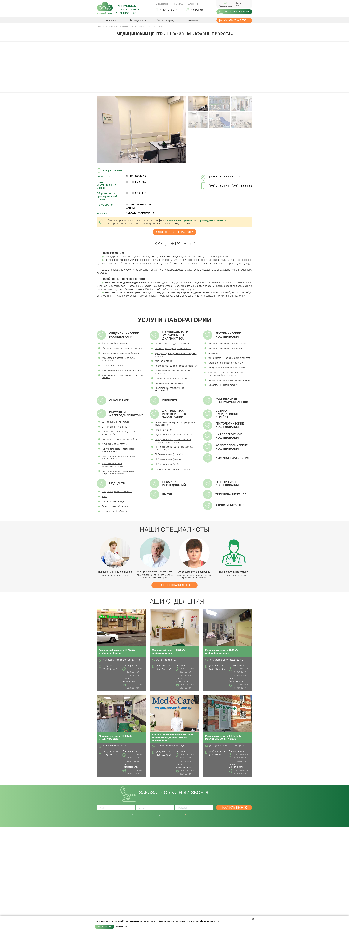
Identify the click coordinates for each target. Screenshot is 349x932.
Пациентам (178, 4)
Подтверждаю (104, 927)
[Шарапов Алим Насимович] (234, 552)
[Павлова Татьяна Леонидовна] (115, 552)
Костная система (163, 361)
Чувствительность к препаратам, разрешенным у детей (118, 472)
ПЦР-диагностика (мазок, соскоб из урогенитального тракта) (173, 440)
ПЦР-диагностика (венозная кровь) (172, 434)
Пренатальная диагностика (169, 383)
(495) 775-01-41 (219, 185)
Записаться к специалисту (174, 232)
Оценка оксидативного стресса (227, 414)
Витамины (213, 353)
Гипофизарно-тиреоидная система (172, 348)
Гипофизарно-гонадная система (171, 343)
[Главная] (105, 8)
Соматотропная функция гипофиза (172, 378)
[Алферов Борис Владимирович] (155, 552)
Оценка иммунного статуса (115, 422)
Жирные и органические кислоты (224, 363)
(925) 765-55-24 (217, 754)
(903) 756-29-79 (164, 669)
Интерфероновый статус (114, 444)
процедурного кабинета (212, 220)
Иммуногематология (232, 458)
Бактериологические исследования (172, 469)
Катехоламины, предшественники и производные (173, 371)
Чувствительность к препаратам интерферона (118, 450)
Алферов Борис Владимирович (154, 571)
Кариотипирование (230, 505)
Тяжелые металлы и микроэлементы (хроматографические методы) (227, 373)
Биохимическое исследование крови (226, 343)
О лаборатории (162, 4)
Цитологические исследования (228, 436)
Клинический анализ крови (115, 343)
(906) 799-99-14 (110, 751)
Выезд (167, 494)
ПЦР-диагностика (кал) (166, 464)
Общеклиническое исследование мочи (121, 348)
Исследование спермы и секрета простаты (118, 359)
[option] (115, 556)
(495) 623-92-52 (164, 751)
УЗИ (104, 496)
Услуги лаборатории (175, 320)
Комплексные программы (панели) (231, 400)
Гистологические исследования (229, 425)
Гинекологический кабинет (115, 506)
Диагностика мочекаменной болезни (120, 353)
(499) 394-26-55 (217, 751)
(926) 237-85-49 (110, 669)
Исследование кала (111, 365)
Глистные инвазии (164, 429)
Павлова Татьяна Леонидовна (115, 571)
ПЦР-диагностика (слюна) (168, 454)
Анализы (111, 20)
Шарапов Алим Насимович (233, 571)
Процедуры (171, 400)
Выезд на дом (138, 20)
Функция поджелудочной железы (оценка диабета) (175, 354)
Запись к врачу (165, 20)
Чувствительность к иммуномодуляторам (113, 464)
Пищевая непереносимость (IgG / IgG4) (121, 439)
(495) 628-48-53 (164, 755)
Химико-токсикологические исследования (229, 380)
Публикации (192, 4)
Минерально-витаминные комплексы (227, 367)
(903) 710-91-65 (217, 669)
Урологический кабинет (114, 511)
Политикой (189, 815)
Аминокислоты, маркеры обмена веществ (229, 358)
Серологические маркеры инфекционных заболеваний (175, 423)
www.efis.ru (116, 921)
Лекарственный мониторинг (222, 385)
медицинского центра (179, 220)
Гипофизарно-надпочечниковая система (175, 366)
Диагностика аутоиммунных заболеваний (169, 389)
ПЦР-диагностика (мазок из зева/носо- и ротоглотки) (175, 448)
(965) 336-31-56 (242, 185)
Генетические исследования (227, 483)
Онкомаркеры (120, 400)
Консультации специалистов (116, 491)
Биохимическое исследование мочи (226, 348)
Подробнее (121, 927)
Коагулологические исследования (231, 447)
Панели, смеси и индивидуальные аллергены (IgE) (119, 432)
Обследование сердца (113, 501)
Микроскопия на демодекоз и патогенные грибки (123, 376)
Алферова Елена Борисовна (194, 571)
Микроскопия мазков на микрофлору (121, 370)
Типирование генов (230, 494)
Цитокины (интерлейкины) (115, 426)
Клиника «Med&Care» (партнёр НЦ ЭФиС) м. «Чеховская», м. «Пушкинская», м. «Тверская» (173, 737)
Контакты (193, 20)
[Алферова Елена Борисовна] (194, 552)
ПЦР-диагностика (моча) (167, 459)
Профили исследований (174, 483)
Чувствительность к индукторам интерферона (118, 457)
